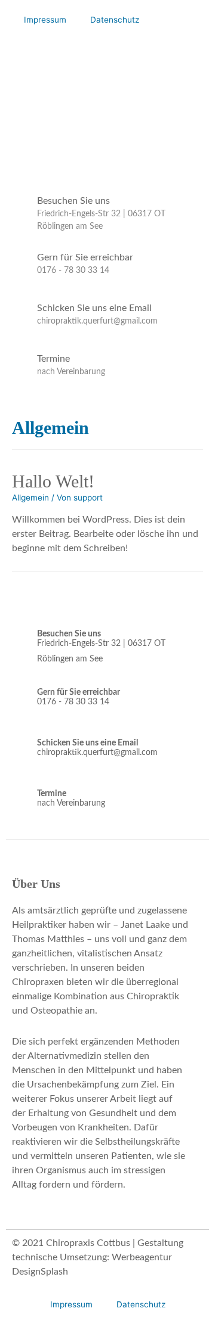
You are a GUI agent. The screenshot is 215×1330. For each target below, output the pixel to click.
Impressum (45, 19)
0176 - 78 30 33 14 (73, 270)
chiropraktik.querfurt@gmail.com (97, 321)
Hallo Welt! (53, 481)
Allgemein (30, 497)
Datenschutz (114, 19)
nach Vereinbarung (71, 372)
